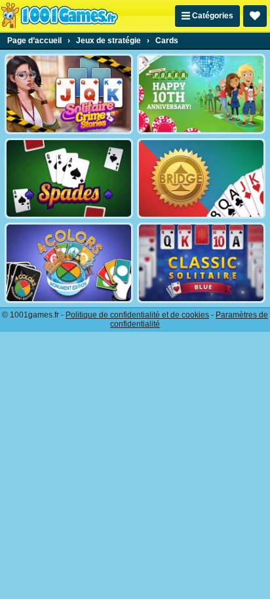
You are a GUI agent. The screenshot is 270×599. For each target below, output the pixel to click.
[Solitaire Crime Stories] (69, 94)
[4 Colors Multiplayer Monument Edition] (69, 263)
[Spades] (69, 178)
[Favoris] (255, 16)
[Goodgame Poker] (201, 94)
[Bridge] (201, 178)
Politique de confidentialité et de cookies (137, 314)
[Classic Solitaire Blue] (201, 263)
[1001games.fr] (59, 15)
